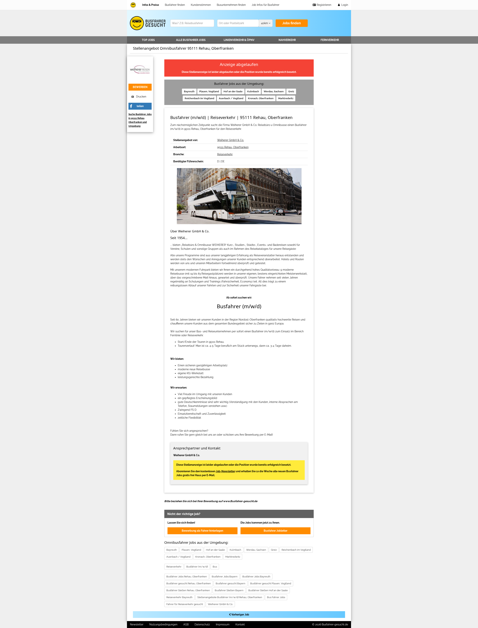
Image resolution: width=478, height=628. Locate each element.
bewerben (140, 87)
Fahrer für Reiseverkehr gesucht (184, 604)
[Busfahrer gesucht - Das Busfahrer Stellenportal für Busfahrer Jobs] (133, 5)
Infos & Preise (150, 4)
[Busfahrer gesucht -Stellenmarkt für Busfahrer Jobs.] (147, 23)
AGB (186, 624)
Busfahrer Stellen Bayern (229, 590)
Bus (215, 566)
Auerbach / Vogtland (231, 98)
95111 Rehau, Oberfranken (233, 147)
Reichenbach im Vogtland (199, 98)
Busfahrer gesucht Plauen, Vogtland (270, 583)
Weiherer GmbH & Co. (230, 140)
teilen (140, 106)
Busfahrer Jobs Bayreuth (256, 576)
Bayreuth (189, 91)
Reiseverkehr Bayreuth (179, 597)
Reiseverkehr (225, 154)
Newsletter (136, 624)
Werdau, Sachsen (274, 91)
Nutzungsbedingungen (163, 624)
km (265, 23)
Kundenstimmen (201, 4)
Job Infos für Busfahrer (265, 4)
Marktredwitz (285, 98)
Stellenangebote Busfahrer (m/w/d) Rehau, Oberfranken (229, 597)
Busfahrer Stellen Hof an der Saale (268, 590)
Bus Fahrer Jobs (276, 597)
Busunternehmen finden (231, 4)
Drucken (140, 96)
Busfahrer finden (175, 4)
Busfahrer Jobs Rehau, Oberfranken (186, 576)
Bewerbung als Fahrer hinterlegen (202, 530)
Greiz (291, 91)
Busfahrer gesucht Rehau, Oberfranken (188, 583)
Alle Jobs (191, 39)
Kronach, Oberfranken (261, 98)
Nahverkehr (287, 39)
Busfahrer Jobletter (275, 530)
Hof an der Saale (233, 91)
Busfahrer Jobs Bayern (225, 576)
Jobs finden (291, 23)
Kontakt (240, 624)
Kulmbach (253, 91)
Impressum (222, 624)
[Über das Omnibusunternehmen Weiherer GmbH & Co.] (140, 69)
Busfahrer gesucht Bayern (230, 583)
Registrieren (323, 4)
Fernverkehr (330, 39)
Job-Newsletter (225, 471)
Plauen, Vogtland (209, 91)
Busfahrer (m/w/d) (197, 566)
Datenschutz (202, 624)
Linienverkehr (239, 39)
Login (344, 4)
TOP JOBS (148, 39)
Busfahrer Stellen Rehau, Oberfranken (188, 590)
